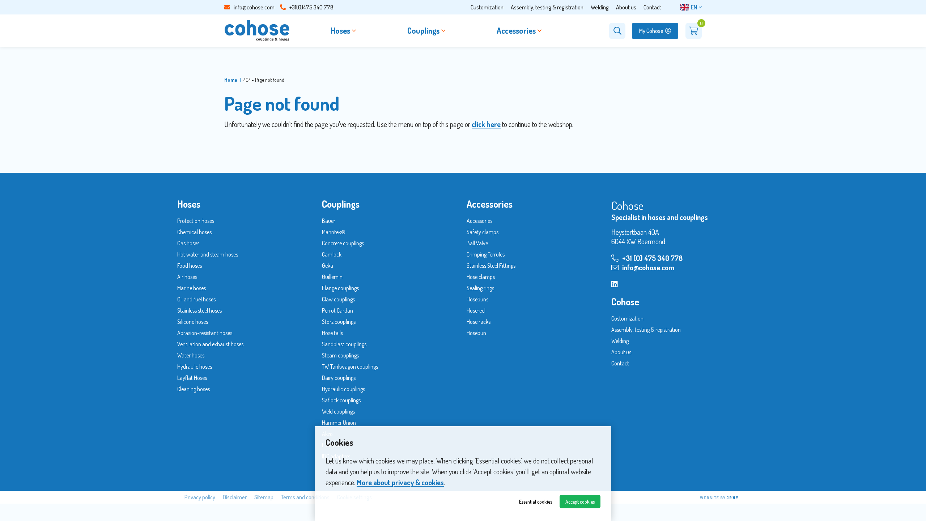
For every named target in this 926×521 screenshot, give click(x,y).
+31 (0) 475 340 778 (652, 258)
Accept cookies (580, 502)
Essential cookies (535, 502)
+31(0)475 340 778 (311, 7)
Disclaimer (235, 497)
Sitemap (263, 497)
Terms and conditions (305, 497)
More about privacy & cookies (400, 482)
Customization (487, 7)
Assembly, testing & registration (547, 7)
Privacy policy (199, 497)
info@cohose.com (254, 7)
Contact (652, 7)
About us (626, 7)
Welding (600, 7)
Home (230, 80)
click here (486, 124)
